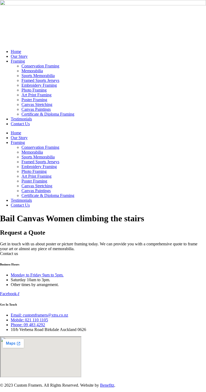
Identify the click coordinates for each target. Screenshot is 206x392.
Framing (18, 61)
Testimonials (21, 119)
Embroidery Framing (39, 85)
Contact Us (20, 123)
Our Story (19, 56)
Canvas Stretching (36, 104)
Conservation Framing (40, 66)
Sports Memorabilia (38, 75)
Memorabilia (32, 70)
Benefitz (107, 385)
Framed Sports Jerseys (40, 80)
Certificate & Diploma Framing (47, 114)
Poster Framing (34, 99)
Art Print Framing (36, 95)
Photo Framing (34, 90)
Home (16, 51)
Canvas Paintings (36, 109)
